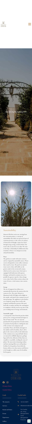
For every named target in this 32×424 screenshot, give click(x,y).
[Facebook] (4, 382)
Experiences (6, 417)
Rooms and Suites (7, 409)
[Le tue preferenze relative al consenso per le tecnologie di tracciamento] (29, 421)
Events (4, 413)
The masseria (6, 402)
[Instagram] (7, 382)
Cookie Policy (7, 390)
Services (5, 406)
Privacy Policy (7, 386)
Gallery (4, 421)
